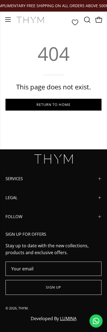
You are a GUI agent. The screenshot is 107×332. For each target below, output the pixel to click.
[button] (87, 20)
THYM (23, 308)
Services (14, 178)
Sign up (53, 287)
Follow (13, 216)
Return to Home (53, 104)
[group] (53, 5)
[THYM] (30, 20)
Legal (11, 197)
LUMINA (68, 318)
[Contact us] (96, 321)
